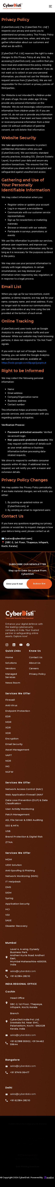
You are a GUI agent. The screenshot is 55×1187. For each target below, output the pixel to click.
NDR (8, 760)
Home (9, 657)
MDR (8, 721)
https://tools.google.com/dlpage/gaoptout (24, 362)
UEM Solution (13, 864)
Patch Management (17, 814)
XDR (8, 727)
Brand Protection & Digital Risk (24, 836)
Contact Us (35, 657)
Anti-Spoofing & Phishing (20, 870)
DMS (8, 887)
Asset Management (17, 749)
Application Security (17, 903)
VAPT (8, 755)
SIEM (8, 892)
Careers (34, 668)
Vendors (10, 668)
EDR (8, 716)
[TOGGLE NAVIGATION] (44, 6)
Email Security (13, 744)
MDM (8, 859)
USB (8, 831)
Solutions (11, 662)
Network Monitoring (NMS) (21, 876)
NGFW (9, 771)
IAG (7, 766)
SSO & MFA (12, 825)
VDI (7, 914)
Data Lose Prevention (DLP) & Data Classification (26, 802)
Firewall (10, 699)
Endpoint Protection (17, 710)
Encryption (11, 738)
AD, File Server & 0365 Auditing (24, 820)
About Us (34, 662)
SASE (8, 920)
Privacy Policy (37, 673)
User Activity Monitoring (19, 808)
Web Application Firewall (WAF (24, 794)
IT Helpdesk (13, 881)
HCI (7, 909)
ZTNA (9, 842)
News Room (12, 682)
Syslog (9, 898)
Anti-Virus (11, 705)
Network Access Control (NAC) (24, 789)
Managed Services (11, 675)
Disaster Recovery (16, 925)
